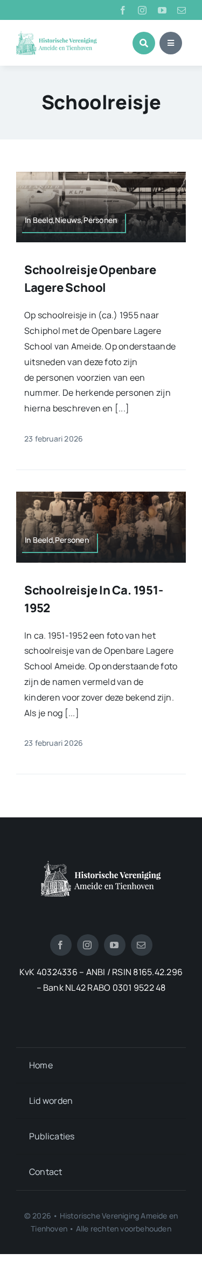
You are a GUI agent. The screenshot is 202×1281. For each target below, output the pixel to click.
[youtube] (162, 10)
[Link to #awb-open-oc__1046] (144, 43)
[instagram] (142, 10)
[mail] (181, 10)
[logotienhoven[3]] (101, 865)
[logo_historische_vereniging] (56, 35)
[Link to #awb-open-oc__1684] (170, 43)
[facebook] (123, 10)
